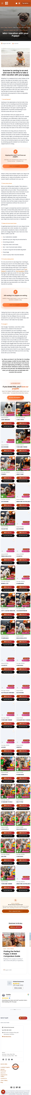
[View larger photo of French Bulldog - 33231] (13, 540)
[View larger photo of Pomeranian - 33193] (29, 758)
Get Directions (7, 1036)
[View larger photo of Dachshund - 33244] (13, 430)
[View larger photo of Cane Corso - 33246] (29, 403)
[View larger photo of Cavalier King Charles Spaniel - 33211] (29, 704)
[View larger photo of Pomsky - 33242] (13, 458)
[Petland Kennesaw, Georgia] (6, 3)
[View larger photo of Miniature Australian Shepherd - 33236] (29, 485)
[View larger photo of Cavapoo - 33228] (29, 540)
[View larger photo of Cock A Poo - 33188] (13, 813)
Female (20, 417)
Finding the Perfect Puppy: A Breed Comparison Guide (12, 953)
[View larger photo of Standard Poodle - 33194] (13, 785)
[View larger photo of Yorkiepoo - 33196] (13, 758)
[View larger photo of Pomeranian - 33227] (29, 567)
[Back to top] (29, 1018)
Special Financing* (3, 1070)
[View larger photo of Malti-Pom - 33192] (29, 785)
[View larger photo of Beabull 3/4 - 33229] (13, 567)
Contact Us (4, 1078)
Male (4, 417)
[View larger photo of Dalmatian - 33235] (13, 512)
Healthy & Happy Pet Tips (11, 30)
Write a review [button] (18, 988)
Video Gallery (4, 1080)
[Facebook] (3, 1059)
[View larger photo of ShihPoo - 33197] (29, 731)
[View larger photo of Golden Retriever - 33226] (29, 594)
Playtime (10, 27)
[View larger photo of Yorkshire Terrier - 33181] (13, 867)
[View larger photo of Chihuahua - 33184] (29, 840)
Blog (6, 27)
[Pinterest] (9, 1059)
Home (2, 27)
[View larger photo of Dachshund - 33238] (13, 485)
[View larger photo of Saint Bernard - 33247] (13, 403)
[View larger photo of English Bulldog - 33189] (29, 813)
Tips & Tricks (23, 30)
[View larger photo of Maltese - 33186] (13, 840)
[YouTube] (12, 1059)
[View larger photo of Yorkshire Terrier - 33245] (29, 430)
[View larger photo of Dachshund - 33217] (29, 676)
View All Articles (15, 927)
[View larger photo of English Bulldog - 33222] (29, 622)
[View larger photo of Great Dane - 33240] (29, 458)
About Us (3, 1073)
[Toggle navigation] (2, 3)
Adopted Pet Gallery (4, 1075)
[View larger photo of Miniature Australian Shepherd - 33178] (29, 867)
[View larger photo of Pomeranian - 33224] (13, 622)
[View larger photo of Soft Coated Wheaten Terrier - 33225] (13, 594)
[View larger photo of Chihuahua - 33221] (29, 649)
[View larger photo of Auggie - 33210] (13, 731)
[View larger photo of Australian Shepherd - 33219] (13, 676)
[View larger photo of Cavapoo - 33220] (13, 649)
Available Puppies (5, 1067)
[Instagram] (6, 1059)
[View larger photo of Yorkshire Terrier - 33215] (13, 704)
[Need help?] (3, 1092)
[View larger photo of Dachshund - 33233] (29, 512)
